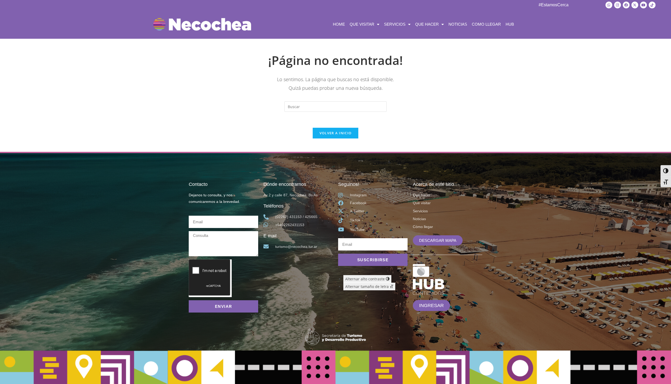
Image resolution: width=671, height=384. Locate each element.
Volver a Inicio (336, 133)
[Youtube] (643, 5)
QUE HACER (427, 24)
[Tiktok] (652, 5)
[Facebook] (626, 5)
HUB (510, 24)
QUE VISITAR (362, 24)
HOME (339, 24)
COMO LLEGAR (486, 24)
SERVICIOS (394, 24)
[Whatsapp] (608, 5)
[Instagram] (617, 5)
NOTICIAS (457, 24)
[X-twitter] (634, 5)
